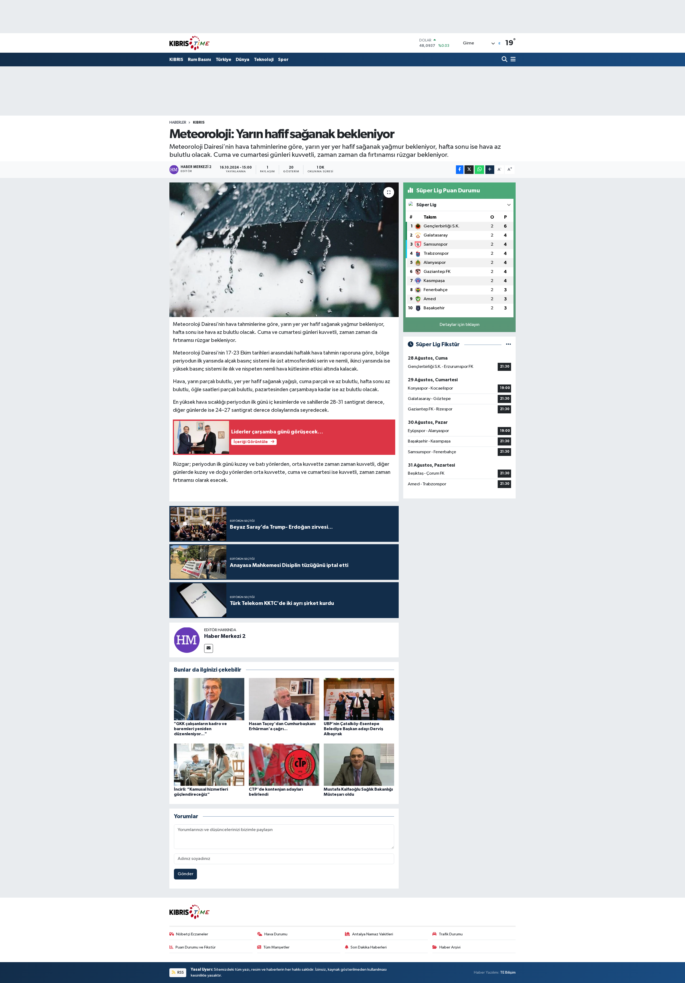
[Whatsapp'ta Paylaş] (479, 169)
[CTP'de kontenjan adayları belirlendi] (284, 764)
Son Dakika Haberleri (369, 947)
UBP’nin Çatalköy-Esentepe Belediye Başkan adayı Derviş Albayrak (353, 729)
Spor (283, 59)
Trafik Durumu (451, 934)
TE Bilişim (508, 972)
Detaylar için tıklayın (460, 324)
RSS (180, 972)
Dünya (242, 59)
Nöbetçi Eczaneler (192, 934)
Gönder (185, 874)
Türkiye (223, 59)
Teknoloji (263, 59)
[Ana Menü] (512, 60)
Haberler (177, 122)
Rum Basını (199, 59)
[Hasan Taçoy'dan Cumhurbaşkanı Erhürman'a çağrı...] (284, 699)
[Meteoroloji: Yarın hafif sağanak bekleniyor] (284, 249)
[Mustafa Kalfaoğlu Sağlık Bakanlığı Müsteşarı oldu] (359, 764)
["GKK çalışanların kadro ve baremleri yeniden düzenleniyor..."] (209, 699)
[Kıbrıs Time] (189, 43)
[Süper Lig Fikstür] (508, 344)
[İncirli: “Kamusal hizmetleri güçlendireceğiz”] (209, 764)
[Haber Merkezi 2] (187, 640)
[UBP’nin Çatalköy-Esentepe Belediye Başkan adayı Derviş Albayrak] (359, 699)
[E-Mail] (208, 648)
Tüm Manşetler (276, 947)
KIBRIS (176, 59)
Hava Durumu (275, 934)
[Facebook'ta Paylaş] (459, 169)
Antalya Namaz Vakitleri (372, 934)
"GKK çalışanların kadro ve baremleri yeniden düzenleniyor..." (200, 729)
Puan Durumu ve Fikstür (196, 947)
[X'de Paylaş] (469, 169)
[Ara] (505, 60)
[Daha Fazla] (489, 169)
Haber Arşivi (450, 947)
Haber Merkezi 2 (225, 636)
